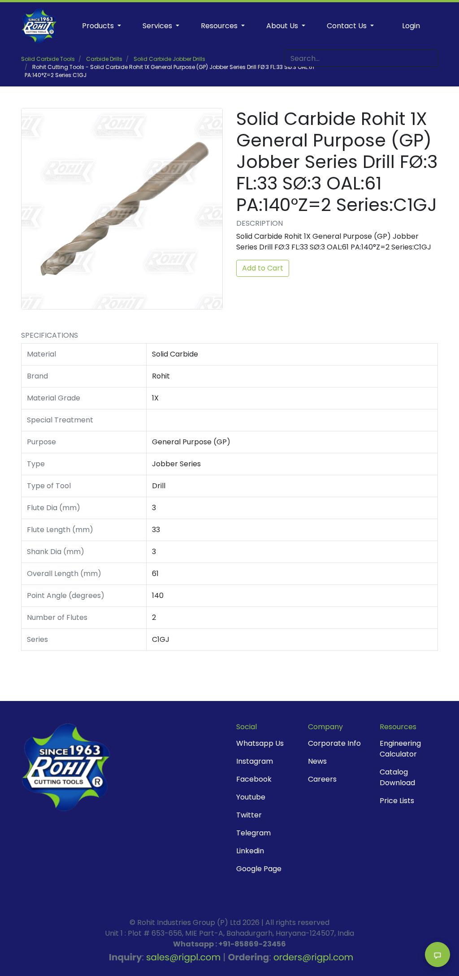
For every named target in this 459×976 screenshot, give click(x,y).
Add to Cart (262, 268)
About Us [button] (283, 26)
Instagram (254, 761)
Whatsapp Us (260, 743)
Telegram (253, 833)
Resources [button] (220, 26)
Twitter (249, 815)
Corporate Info (334, 743)
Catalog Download (397, 777)
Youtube (250, 797)
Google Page (258, 869)
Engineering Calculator (400, 748)
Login (411, 26)
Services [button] (158, 26)
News (317, 761)
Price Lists (397, 800)
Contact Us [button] (347, 26)
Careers (322, 779)
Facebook (254, 779)
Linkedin (250, 851)
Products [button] (99, 26)
